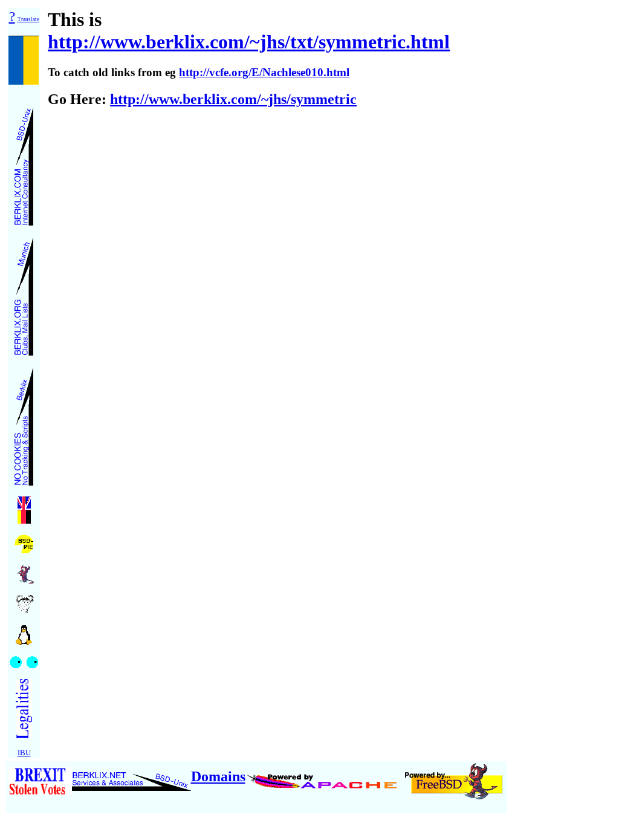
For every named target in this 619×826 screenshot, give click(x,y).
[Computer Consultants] (24, 163)
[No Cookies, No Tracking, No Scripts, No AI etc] (24, 423)
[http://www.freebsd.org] (453, 776)
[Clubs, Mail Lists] (24, 293)
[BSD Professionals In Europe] (24, 541)
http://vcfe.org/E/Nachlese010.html (264, 72)
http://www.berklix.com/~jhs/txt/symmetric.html (249, 42)
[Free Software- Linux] (24, 631)
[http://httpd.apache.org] (323, 776)
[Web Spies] (24, 659)
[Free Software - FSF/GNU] (24, 600)
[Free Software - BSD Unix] (24, 570)
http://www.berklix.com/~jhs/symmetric (233, 99)
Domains (218, 776)
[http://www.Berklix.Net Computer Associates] (131, 776)
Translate (28, 19)
